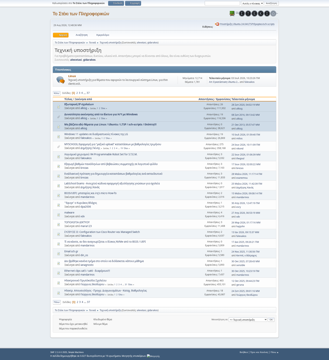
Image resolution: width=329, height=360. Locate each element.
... (85, 93)
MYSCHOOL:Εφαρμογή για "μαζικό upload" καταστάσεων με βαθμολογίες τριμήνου (112, 144)
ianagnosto (87, 265)
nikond (239, 148)
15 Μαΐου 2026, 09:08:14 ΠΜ (247, 193)
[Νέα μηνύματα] (60, 80)
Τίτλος (68, 99)
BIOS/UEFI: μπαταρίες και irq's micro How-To (90, 193)
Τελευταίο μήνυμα (243, 99)
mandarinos (87, 197)
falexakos (249, 82)
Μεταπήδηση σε (220, 319)
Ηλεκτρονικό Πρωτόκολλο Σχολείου (85, 280)
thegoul (240, 158)
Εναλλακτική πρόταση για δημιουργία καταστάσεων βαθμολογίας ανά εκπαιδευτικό (113, 173)
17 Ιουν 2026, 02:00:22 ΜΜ (246, 164)
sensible (240, 265)
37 (88, 93)
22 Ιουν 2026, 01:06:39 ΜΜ (246, 154)
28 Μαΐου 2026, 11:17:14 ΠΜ (247, 174)
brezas (84, 168)
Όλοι (103, 108)
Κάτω (56, 93)
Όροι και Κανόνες (259, 352)
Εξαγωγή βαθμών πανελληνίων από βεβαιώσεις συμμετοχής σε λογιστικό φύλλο (111, 164)
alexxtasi (141, 42)
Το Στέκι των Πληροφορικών (81, 13)
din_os (84, 255)
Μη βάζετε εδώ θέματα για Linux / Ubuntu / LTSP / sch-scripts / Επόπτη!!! (110, 124)
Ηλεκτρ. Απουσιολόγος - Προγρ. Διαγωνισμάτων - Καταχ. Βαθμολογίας (105, 290)
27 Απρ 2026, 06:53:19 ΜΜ (246, 212)
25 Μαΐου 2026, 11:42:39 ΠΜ (247, 183)
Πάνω (57, 302)
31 (126, 284)
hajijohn (240, 226)
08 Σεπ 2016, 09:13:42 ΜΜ (246, 114)
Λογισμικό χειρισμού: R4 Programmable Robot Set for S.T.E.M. (100, 154)
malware (69, 212)
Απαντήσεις (206, 99)
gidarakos (152, 42)
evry (238, 207)
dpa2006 (86, 206)
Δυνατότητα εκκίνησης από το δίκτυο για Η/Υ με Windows (101, 114)
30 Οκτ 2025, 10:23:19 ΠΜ (245, 271)
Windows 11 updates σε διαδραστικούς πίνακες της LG (96, 134)
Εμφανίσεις (223, 99)
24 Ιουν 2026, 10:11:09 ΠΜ (246, 144)
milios (239, 138)
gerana (240, 284)
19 (122, 148)
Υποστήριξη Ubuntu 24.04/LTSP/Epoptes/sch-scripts (247, 24)
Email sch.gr (71, 251)
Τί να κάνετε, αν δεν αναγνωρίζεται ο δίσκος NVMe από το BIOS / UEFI (105, 241)
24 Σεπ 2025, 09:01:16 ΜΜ (246, 291)
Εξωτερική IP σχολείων (79, 104)
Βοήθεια (244, 352)
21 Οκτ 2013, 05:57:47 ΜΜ (246, 124)
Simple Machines (76, 352)
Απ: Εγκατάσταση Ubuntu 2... (224, 82)
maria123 (86, 226)
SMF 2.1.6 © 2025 (58, 352)
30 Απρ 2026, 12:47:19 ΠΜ (246, 203)
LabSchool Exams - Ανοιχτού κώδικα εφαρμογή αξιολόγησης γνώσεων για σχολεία (112, 183)
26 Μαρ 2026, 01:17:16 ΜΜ (246, 222)
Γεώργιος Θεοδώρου (92, 284)
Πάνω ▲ (275, 352)
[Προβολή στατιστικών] (153, 355)
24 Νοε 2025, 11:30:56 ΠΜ (246, 251)
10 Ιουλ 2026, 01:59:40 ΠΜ (246, 134)
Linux (72, 76)
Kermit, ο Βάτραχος (246, 255)
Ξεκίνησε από (83, 99)
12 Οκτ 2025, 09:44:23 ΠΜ (245, 281)
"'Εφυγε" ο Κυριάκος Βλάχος (80, 203)
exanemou (242, 177)
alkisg (84, 108)
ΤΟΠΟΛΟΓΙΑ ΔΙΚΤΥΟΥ (77, 222)
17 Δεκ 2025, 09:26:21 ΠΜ (245, 242)
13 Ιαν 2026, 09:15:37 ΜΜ (245, 232)
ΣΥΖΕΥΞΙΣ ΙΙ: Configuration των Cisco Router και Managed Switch (102, 232)
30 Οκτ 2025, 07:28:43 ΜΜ (246, 261)
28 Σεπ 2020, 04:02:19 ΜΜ (246, 104)
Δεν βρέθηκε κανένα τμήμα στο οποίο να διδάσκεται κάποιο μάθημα (104, 261)
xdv (83, 216)
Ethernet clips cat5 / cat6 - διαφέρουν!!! (87, 270)
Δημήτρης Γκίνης (90, 148)
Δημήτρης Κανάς (90, 187)
